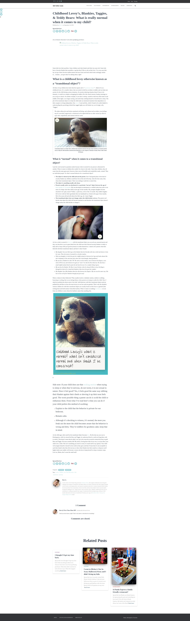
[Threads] (57, 1)
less (88, 435)
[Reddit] (68, 31)
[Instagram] (59, 1)
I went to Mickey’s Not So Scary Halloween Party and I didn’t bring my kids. (95, 571)
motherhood (55, 474)
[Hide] (0, 17)
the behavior (98, 288)
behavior (70, 242)
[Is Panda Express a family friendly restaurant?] (124, 565)
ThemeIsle (135, 617)
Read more (63, 571)
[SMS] (65, 31)
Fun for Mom (97, 5)
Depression (129, 5)
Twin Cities (89, 5)
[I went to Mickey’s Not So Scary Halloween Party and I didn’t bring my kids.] (95, 555)
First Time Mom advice (69, 472)
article (77, 103)
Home (129, 1)
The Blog (135, 1)
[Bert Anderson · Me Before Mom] (58, 5)
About (132, 1)
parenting (61, 474)
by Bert (57, 472)
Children (61, 472)
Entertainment (115, 5)
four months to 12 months (63, 187)
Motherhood (106, 5)
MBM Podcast (78, 617)
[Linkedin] (63, 31)
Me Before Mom (84, 482)
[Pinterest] (54, 1)
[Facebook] (61, 1)
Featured (61, 469)
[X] (55, 1)
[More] (75, 31)
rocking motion (90, 385)
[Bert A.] (56, 482)
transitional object (89, 88)
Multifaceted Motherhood (66, 617)
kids (75, 472)
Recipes (122, 5)
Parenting (68, 469)
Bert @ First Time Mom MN (67, 510)
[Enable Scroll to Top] (187, 618)
